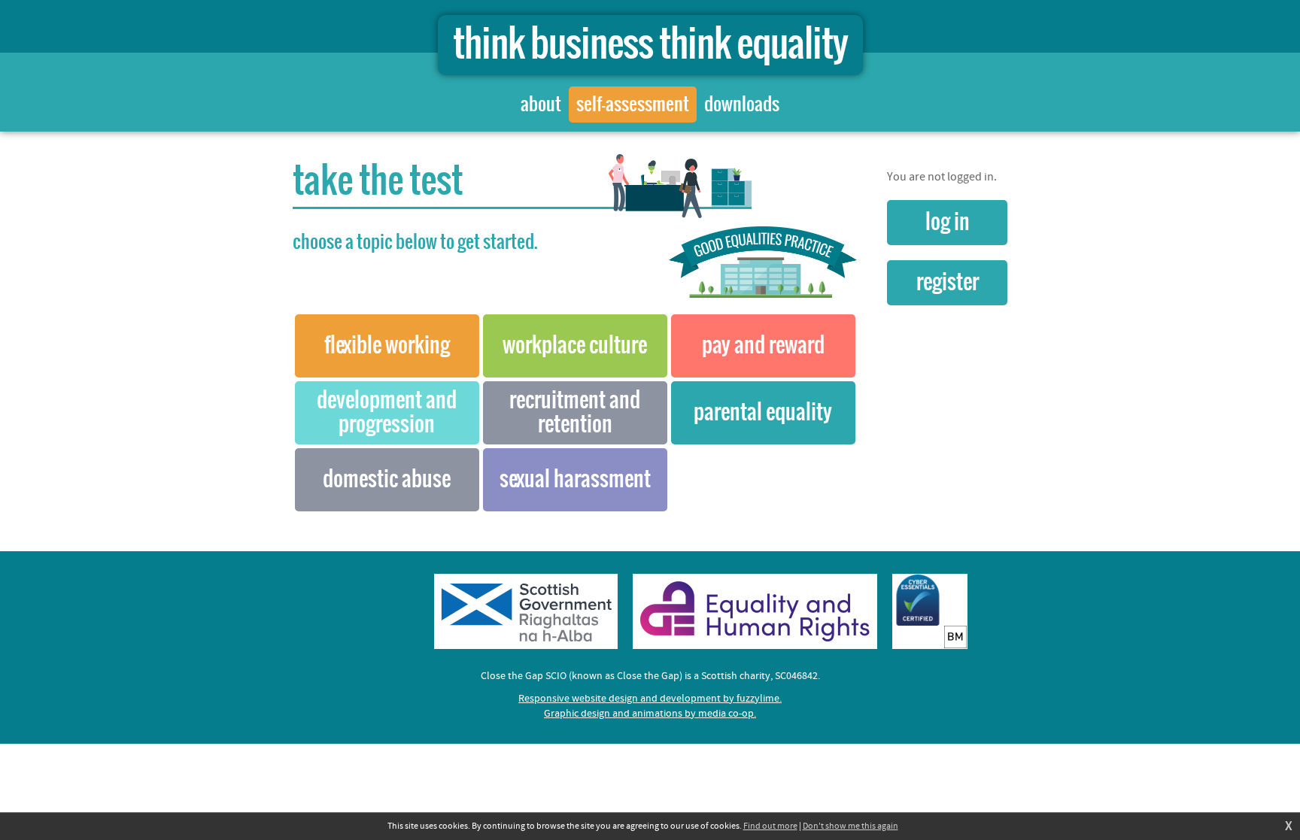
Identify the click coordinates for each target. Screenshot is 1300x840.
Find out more (770, 826)
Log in (947, 223)
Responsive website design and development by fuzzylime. (650, 698)
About (541, 104)
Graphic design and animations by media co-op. (650, 713)
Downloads (741, 104)
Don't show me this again (850, 826)
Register (947, 283)
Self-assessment (632, 104)
